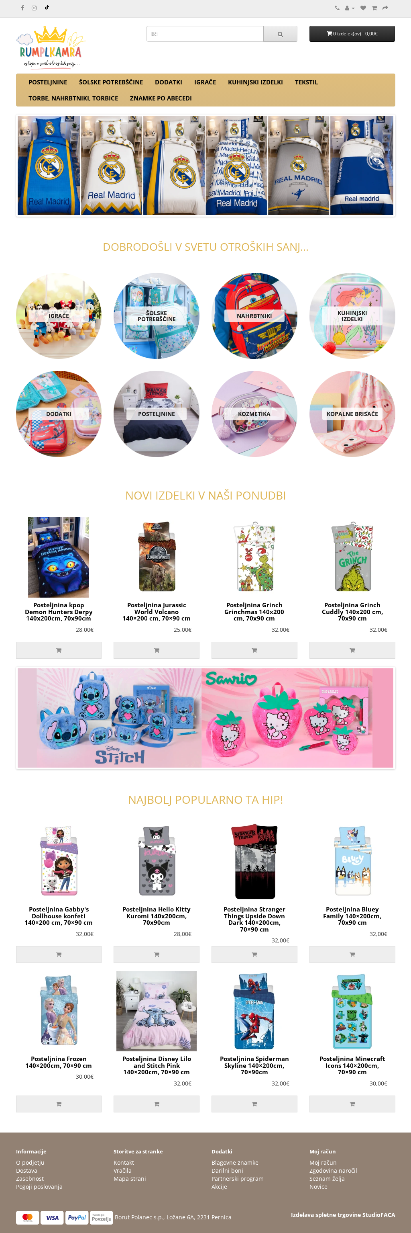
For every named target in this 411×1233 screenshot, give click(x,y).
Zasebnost (30, 1178)
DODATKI (168, 82)
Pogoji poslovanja (39, 1186)
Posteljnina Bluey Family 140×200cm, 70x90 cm (352, 915)
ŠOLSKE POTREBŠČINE (111, 82)
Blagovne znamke (235, 1162)
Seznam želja (327, 1178)
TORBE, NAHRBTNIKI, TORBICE (73, 98)
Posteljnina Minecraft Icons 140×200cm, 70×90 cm (352, 1065)
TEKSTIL (306, 82)
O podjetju (30, 1162)
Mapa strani (130, 1178)
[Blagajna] (385, 8)
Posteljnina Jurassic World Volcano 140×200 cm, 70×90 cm (156, 611)
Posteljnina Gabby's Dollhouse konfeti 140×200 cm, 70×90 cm (58, 915)
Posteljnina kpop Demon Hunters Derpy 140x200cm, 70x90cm (59, 611)
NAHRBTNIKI (254, 316)
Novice (318, 1186)
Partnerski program (238, 1178)
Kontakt (124, 1162)
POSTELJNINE (47, 82)
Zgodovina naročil (333, 1170)
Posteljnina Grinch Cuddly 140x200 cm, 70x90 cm (352, 611)
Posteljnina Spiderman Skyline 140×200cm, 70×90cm (254, 1065)
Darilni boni (227, 1170)
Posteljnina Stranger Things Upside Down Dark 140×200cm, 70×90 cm (254, 919)
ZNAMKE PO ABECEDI (161, 98)
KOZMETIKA (254, 414)
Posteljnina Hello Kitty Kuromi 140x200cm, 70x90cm (156, 915)
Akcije (219, 1186)
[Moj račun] (350, 8)
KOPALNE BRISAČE (352, 414)
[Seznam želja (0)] (363, 8)
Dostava (26, 1170)
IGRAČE (205, 82)
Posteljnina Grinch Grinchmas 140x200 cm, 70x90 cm (254, 611)
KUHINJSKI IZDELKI (255, 82)
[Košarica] (374, 8)
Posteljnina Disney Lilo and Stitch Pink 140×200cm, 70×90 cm (156, 1065)
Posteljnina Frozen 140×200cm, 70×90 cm (58, 1062)
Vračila (123, 1170)
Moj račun (323, 1162)
